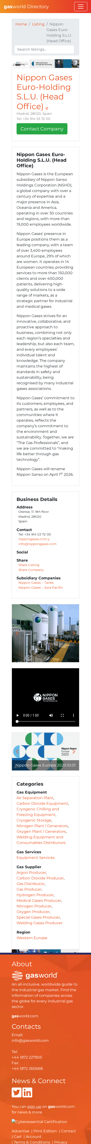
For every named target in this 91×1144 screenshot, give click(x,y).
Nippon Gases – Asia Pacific (40, 587)
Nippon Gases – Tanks (36, 582)
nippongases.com (33, 539)
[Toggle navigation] (80, 6)
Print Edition (45, 1131)
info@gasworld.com (30, 1040)
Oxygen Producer (33, 912)
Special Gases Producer (38, 917)
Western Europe (32, 938)
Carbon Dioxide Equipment (42, 803)
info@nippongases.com (37, 544)
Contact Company (42, 129)
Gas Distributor (31, 884)
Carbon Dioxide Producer (40, 878)
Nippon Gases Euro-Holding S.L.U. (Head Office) (44, 92)
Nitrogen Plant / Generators (42, 826)
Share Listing (28, 565)
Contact (68, 1131)
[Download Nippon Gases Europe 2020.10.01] (45, 751)
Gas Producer (29, 889)
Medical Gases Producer (39, 900)
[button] (17, 633)
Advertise (20, 1131)
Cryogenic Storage (34, 820)
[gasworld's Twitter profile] (16, 1095)
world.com (25, 1016)
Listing (38, 24)
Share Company (31, 570)
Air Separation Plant (35, 798)
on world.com (51, 1106)
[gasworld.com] (35, 975)
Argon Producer (31, 872)
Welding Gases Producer (40, 923)
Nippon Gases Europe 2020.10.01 (45, 765)
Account (34, 1136)
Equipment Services (36, 857)
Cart (18, 1136)
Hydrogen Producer (35, 895)
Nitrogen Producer (34, 906)
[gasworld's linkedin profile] (27, 1095)
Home (21, 24)
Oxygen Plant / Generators (41, 831)
